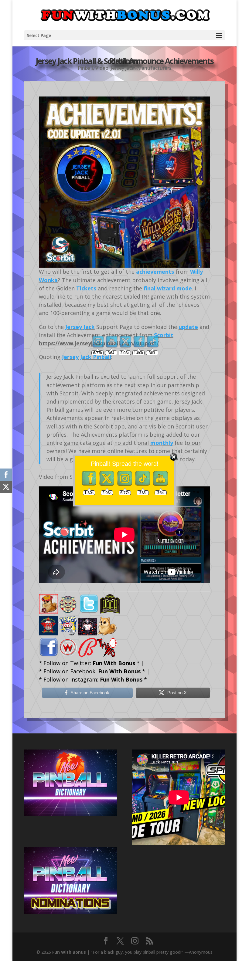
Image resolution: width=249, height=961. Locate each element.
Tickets (86, 288)
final (149, 288)
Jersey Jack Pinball (86, 356)
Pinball (85, 68)
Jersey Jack (123, 68)
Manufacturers (154, 68)
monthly (161, 442)
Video (101, 68)
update (188, 326)
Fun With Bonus (69, 952)
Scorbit (163, 335)
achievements (155, 271)
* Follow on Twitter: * (89, 663)
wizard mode (174, 288)
